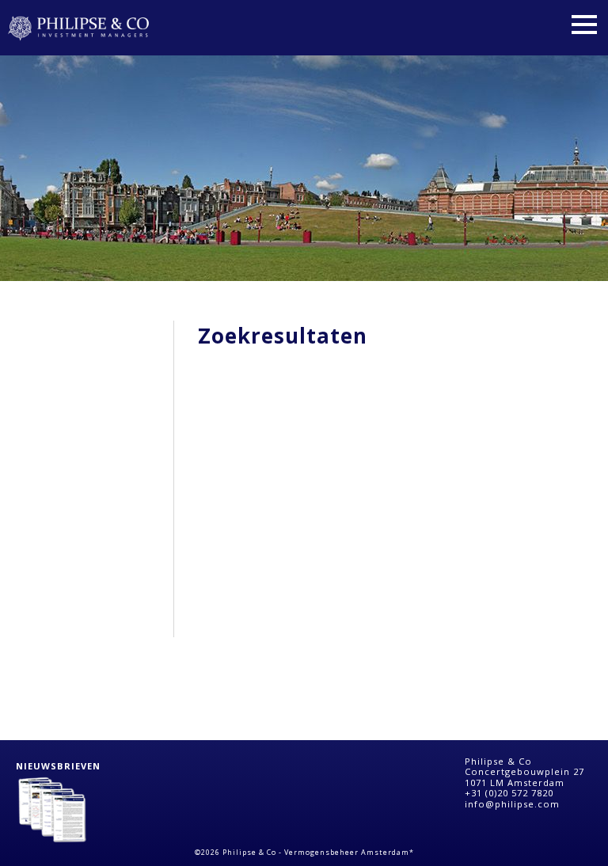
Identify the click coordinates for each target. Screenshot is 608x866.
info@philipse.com (512, 804)
